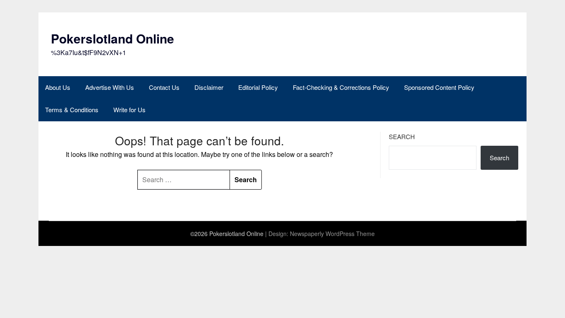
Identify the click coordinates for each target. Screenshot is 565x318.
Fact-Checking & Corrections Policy (341, 87)
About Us (57, 87)
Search (402, 136)
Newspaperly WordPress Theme (332, 233)
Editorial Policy (258, 87)
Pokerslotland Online (112, 38)
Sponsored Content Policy (439, 87)
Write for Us (129, 109)
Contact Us (164, 87)
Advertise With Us (109, 87)
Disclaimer (208, 87)
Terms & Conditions (71, 109)
